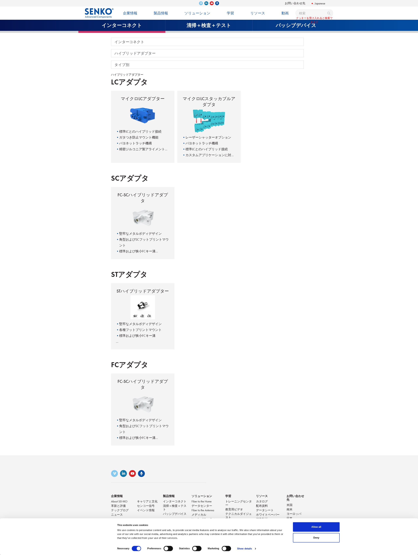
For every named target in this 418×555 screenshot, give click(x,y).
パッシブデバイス (174, 514)
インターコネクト (129, 42)
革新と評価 (118, 506)
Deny (316, 537)
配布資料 (262, 506)
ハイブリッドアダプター (135, 53)
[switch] (168, 548)
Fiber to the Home (202, 501)
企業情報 (117, 496)
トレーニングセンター (238, 503)
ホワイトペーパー (268, 514)
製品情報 (169, 496)
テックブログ (120, 510)
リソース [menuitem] (257, 13)
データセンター (202, 506)
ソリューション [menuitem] (197, 13)
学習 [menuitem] (230, 13)
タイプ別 (121, 64)
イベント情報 (146, 510)
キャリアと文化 (147, 501)
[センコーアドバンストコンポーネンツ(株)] (99, 10)
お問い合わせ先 (295, 3)
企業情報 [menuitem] (130, 13)
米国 (289, 505)
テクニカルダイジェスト (238, 515)
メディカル (199, 514)
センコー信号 (146, 506)
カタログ (262, 501)
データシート (265, 510)
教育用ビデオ (234, 509)
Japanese (320, 3)
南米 (289, 509)
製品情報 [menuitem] (161, 13)
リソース (262, 496)
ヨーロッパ (294, 514)
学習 (228, 496)
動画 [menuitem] (285, 13)
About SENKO (119, 501)
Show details (244, 548)
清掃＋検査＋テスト (174, 507)
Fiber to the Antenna (203, 510)
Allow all (316, 526)
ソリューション (202, 496)
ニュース (117, 514)
